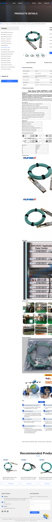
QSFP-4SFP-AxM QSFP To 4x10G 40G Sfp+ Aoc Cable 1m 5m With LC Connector (29, 478)
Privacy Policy (5, 519)
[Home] (4, 3)
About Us (20, 3)
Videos (39, 3)
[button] (8, 470)
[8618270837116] (5, 511)
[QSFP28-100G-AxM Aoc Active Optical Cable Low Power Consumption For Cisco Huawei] (11, 467)
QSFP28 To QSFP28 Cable (31, 441)
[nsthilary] (8, 511)
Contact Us (46, 3)
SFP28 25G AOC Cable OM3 (44, 441)
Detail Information (31, 62)
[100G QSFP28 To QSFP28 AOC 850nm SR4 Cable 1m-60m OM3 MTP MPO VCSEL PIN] (34, 39)
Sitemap (10, 519)
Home (14, 3)
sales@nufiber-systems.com (9, 508)
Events (34, 3)
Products (27, 3)
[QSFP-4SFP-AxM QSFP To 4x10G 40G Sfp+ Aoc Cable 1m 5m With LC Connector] (29, 467)
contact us (34, 512)
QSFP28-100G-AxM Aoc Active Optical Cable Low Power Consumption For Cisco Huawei (10, 478)
